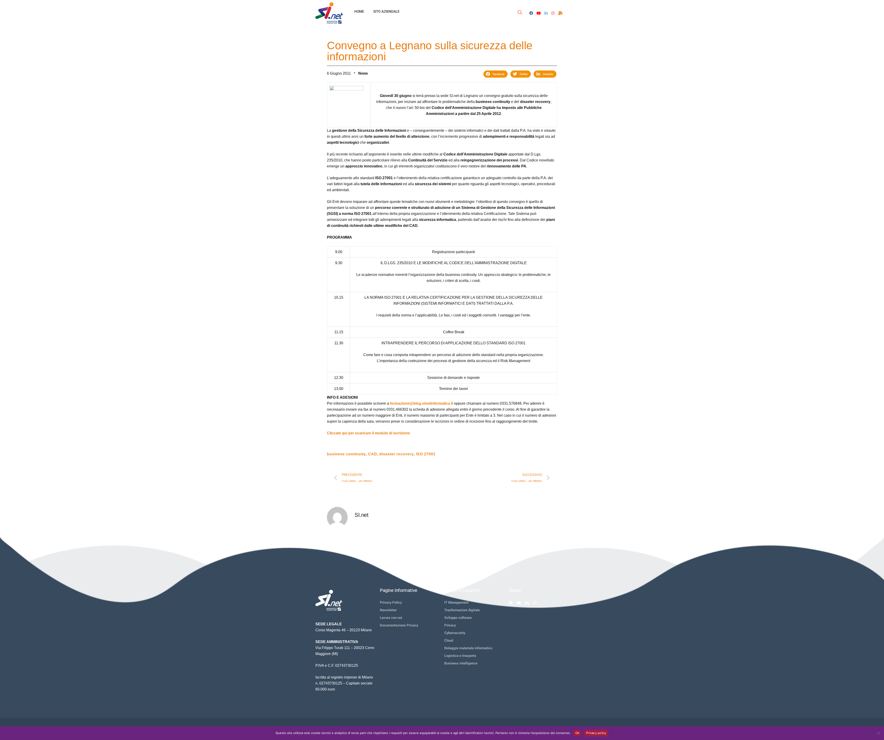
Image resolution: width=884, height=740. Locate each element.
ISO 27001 (426, 454)
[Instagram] (553, 13)
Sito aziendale (386, 11)
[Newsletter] (560, 13)
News (363, 73)
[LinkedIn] (546, 13)
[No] (878, 733)
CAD (372, 454)
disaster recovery (396, 454)
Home (359, 11)
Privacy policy (596, 733)
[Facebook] (531, 13)
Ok (577, 733)
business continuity (346, 454)
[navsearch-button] (520, 13)
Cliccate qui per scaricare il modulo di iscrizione (368, 433)
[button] (495, 74)
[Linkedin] (527, 602)
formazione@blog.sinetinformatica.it (421, 403)
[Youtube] (539, 13)
